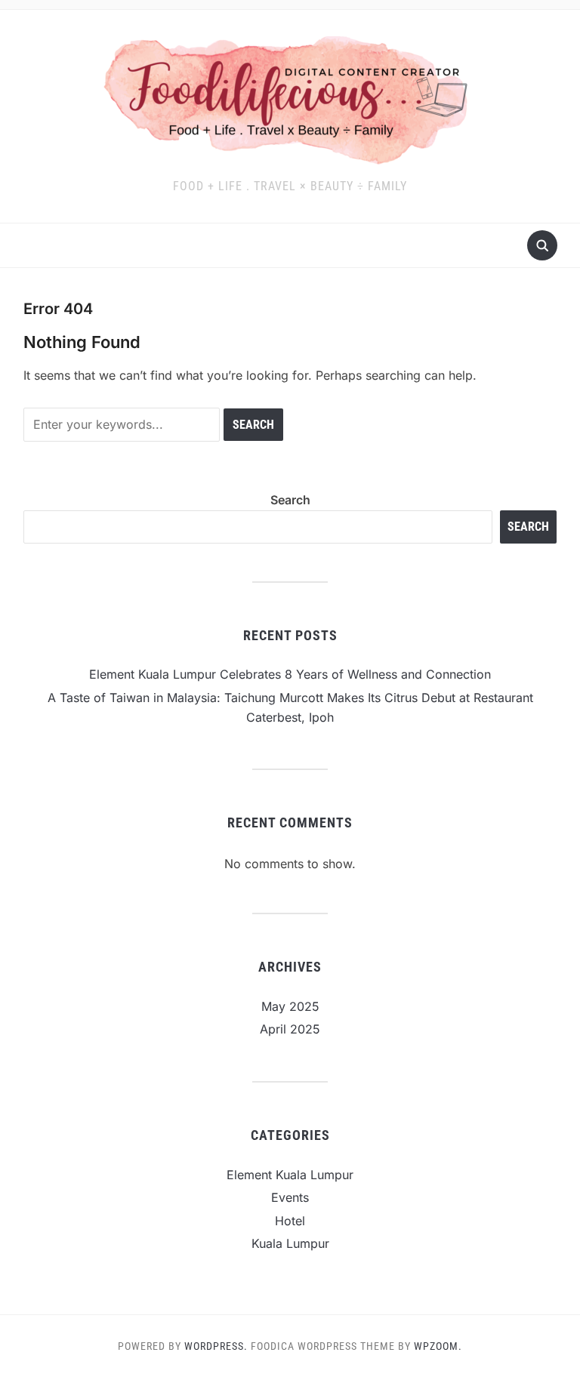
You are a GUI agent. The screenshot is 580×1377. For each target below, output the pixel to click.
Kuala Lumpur (290, 1243)
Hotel (290, 1220)
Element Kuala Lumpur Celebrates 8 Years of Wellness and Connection (290, 674)
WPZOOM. (438, 1346)
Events (290, 1197)
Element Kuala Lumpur (290, 1174)
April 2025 (290, 1029)
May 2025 (290, 1006)
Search (290, 499)
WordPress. (216, 1346)
